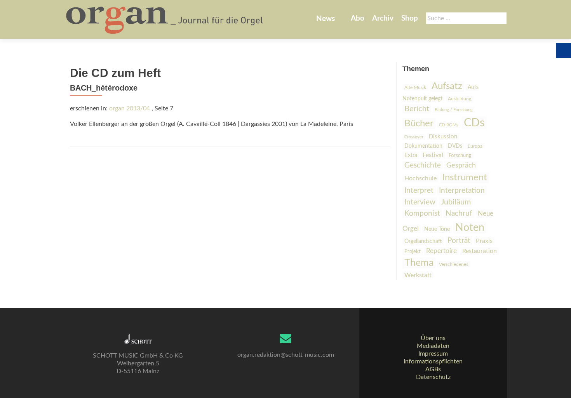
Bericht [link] (416, 109)
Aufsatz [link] (447, 86)
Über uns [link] (433, 338)
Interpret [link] (418, 190)
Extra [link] (410, 155)
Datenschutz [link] (433, 377)
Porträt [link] (458, 240)
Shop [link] (409, 18)
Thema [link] (418, 263)
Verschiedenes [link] (453, 264)
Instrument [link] (464, 177)
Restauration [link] (479, 251)
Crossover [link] (413, 137)
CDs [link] (474, 123)
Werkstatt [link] (418, 275)
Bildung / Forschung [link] (454, 110)
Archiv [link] (382, 18)
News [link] (325, 19)
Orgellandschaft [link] (423, 241)
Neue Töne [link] (437, 229)
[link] (165, 19)
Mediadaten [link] (433, 346)
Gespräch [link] (461, 165)
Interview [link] (419, 202)
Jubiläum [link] (456, 202)
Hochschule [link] (420, 178)
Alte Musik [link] (415, 87)
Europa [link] (475, 146)
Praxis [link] (484, 241)
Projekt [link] (412, 251)
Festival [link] (433, 155)
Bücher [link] (418, 123)
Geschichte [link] (422, 165)
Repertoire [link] (441, 251)
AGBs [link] (433, 369)
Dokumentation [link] (423, 146)
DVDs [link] (455, 146)
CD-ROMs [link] (448, 125)
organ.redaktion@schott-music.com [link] (285, 355)
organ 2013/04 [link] (129, 108)
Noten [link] (469, 227)
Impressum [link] (433, 354)
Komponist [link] (422, 213)
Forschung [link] (460, 155)
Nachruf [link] (459, 213)
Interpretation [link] (462, 190)
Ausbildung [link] (459, 98)
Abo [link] (357, 18)
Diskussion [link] (443, 137)
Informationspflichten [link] (433, 361)
